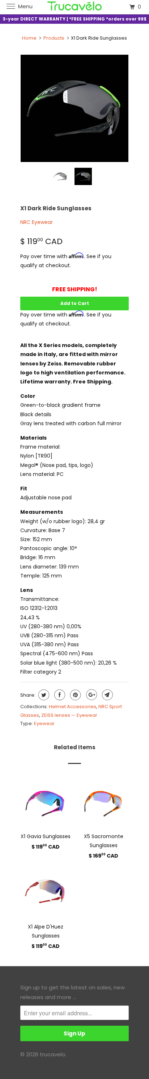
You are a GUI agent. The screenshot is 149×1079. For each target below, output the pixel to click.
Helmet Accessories (72, 706)
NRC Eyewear (36, 222)
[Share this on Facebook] (58, 694)
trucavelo (52, 1054)
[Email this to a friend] (106, 694)
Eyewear (44, 723)
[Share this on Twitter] (43, 694)
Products (53, 38)
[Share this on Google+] (90, 694)
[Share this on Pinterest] (74, 694)
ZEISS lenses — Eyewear (69, 715)
